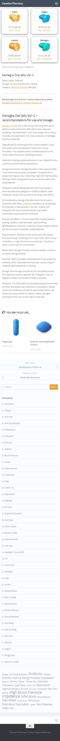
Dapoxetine (10, 494)
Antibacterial (10, 430)
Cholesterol (10, 475)
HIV (6, 558)
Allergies (5, 674)
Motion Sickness (12, 610)
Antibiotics (9, 436)
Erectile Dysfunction (12, 67)
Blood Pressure (11, 455)
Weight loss (10, 655)
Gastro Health (10, 526)
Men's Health (10, 597)
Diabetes (8, 500)
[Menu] (56, 3)
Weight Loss (8, 708)
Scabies (32, 705)
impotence (26, 203)
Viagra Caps (7, 341)
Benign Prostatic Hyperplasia (38, 677)
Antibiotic (36, 674)
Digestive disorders (10, 688)
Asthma (8, 449)
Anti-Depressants (12, 423)
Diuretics (8, 507)
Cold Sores (20, 685)
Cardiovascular (11, 468)
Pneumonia (33, 700)
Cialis (7, 481)
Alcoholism (9, 404)
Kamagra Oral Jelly (10, 126)
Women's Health (12, 662)
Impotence (11, 696)
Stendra (8, 642)
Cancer (7, 462)
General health (11, 533)
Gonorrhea (42, 689)
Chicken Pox (31, 681)
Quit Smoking (10, 629)
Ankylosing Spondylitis (18, 674)
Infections (28, 696)
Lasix (7, 578)
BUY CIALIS (14, 30)
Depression (43, 685)
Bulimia (13, 681)
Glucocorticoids (11, 539)
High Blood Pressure (26, 692)
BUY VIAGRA (44, 30)
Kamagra (29, 67)
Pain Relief (9, 623)
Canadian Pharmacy (12, 3)
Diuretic (24, 688)
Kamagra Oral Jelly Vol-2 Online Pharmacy (21, 103)
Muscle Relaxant (12, 616)
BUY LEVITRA (14, 59)
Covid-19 (31, 685)
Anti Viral (8, 417)
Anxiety (47, 674)
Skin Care (9, 636)
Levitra (7, 584)
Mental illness (11, 604)
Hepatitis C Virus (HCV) (14, 552)
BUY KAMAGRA (44, 59)
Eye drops (9, 520)
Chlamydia (43, 681)
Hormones (9, 565)
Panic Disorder (22, 701)
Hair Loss (9, 546)
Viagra (7, 649)
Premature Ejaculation (15, 704)
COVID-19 (9, 488)
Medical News (11, 591)
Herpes (5, 693)
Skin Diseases (44, 704)
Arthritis (8, 442)
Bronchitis (5, 682)
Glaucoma (32, 689)
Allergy (8, 410)
